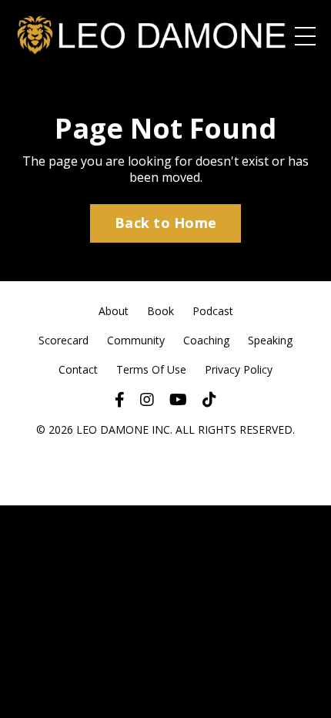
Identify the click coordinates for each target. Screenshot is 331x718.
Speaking (270, 340)
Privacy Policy (238, 369)
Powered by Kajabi (165, 466)
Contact (78, 369)
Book (160, 311)
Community (136, 340)
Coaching (206, 340)
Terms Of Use (151, 369)
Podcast (212, 311)
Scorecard (63, 340)
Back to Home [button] (165, 222)
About (114, 311)
